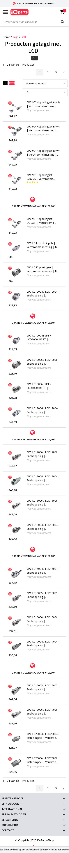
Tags (15, 37)
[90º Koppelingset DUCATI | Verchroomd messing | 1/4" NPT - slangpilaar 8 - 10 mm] (16, 223)
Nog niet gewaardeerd (39, 110)
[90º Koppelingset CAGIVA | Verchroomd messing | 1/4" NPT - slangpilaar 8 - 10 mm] (16, 180)
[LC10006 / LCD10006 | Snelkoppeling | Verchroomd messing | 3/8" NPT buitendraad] (16, 364)
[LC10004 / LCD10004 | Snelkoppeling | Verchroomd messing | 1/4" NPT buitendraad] (16, 296)
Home (6, 37)
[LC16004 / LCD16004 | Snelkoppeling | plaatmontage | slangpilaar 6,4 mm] (16, 573)
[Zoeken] (62, 21)
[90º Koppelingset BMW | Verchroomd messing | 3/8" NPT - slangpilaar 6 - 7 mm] (16, 131)
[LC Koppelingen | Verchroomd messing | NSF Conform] (16, 272)
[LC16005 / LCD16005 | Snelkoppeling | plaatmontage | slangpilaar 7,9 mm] (16, 598)
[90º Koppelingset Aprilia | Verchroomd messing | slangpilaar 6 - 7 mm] (16, 107)
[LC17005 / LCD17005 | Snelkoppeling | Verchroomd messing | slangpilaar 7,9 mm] (16, 690)
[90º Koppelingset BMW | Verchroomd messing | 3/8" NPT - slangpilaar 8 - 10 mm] (16, 155)
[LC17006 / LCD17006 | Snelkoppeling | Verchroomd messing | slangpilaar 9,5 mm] (16, 714)
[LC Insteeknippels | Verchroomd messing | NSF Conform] (16, 248)
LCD (23, 37)
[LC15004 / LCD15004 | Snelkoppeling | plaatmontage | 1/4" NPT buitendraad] (16, 529)
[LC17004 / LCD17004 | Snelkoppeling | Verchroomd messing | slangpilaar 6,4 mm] (16, 646)
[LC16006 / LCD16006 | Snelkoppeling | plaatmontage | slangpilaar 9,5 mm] (16, 622)
